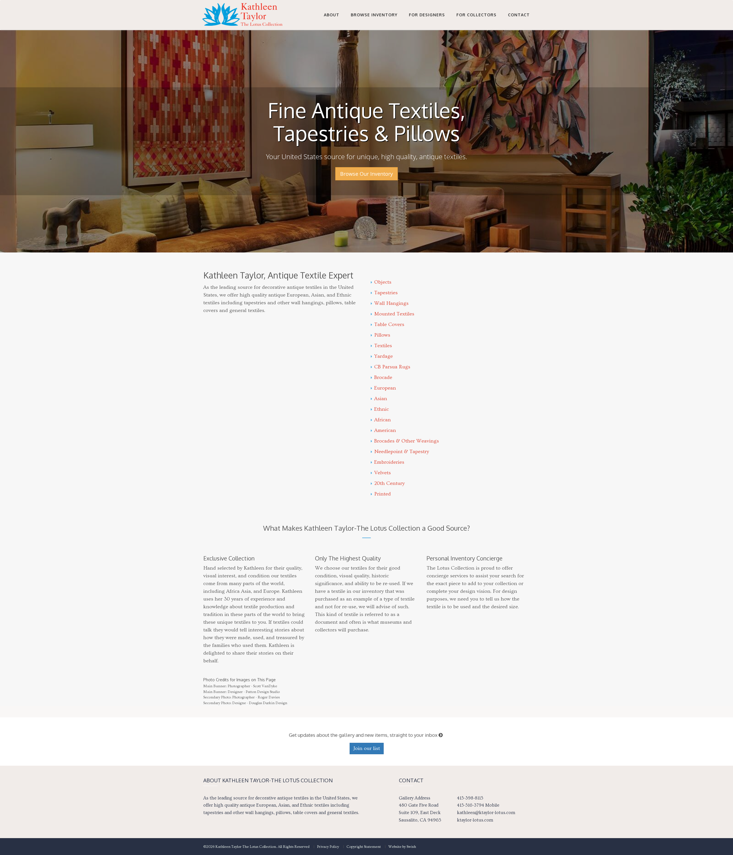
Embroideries (389, 462)
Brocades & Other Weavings (406, 441)
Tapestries (386, 293)
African (382, 420)
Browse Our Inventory (366, 173)
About (331, 14)
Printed (382, 494)
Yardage (383, 356)
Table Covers (389, 324)
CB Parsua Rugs (392, 367)
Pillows (382, 335)
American (385, 430)
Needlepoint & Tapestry (401, 452)
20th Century (389, 483)
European (385, 388)
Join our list (366, 748)
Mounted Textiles (394, 314)
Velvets (382, 473)
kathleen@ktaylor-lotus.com (486, 812)
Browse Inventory (374, 14)
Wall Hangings (391, 303)
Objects (382, 282)
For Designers (427, 14)
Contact (519, 14)
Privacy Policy (328, 847)
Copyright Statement (363, 847)
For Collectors (476, 14)
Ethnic (381, 409)
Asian (380, 399)
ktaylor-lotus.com (475, 820)
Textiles (383, 346)
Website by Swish (402, 847)
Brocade (383, 377)
